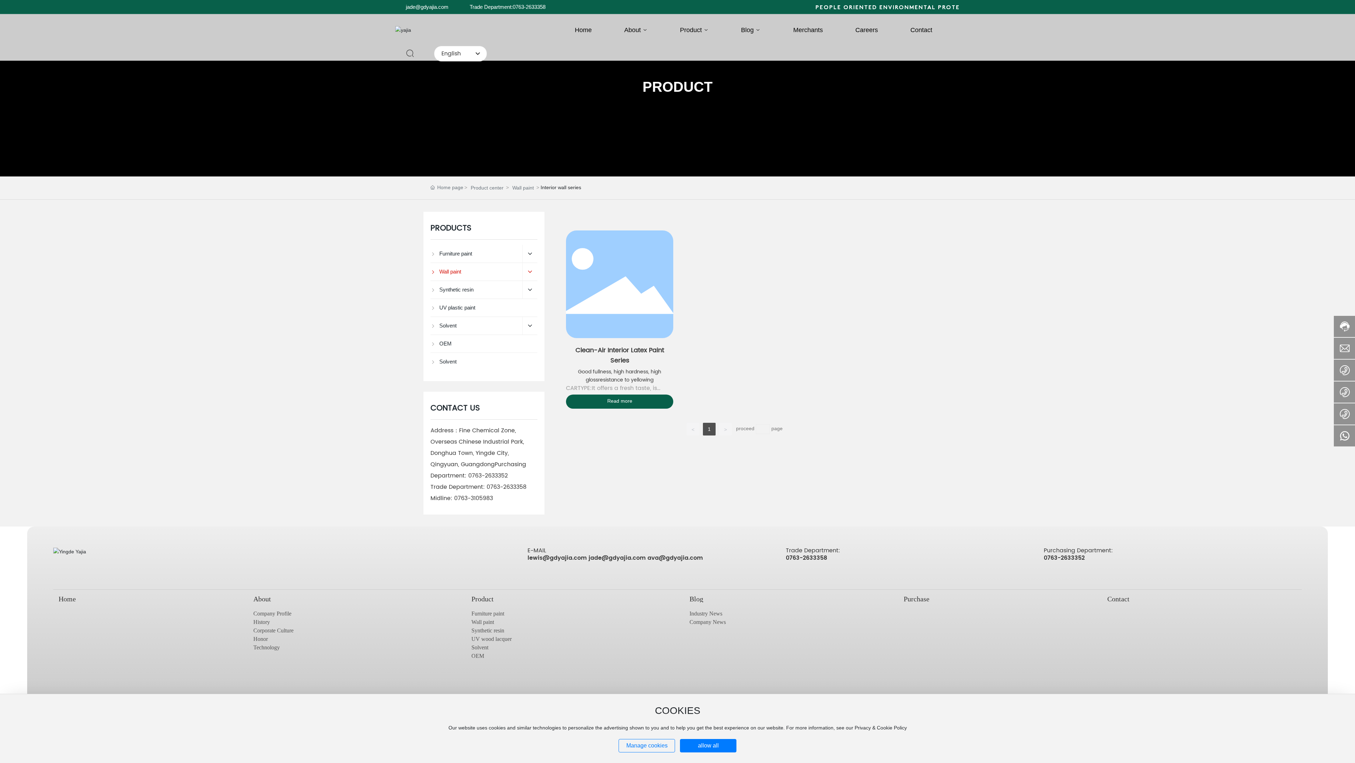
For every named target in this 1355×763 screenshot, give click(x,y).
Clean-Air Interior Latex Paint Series (620, 355)
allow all (708, 746)
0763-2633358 (506, 487)
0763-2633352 (488, 475)
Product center (487, 188)
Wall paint (523, 188)
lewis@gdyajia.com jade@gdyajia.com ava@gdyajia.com (615, 558)
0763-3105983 (473, 498)
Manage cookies (647, 746)
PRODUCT (677, 87)
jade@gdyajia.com (427, 7)
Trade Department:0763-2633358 (508, 7)
